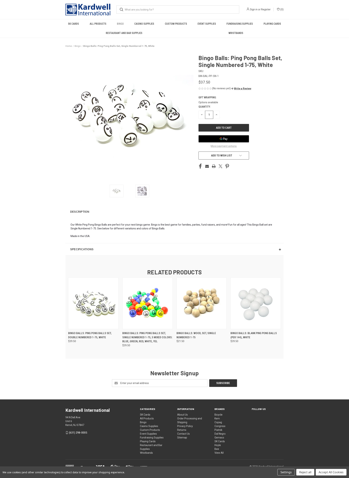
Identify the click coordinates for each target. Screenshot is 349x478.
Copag (218, 422)
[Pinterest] (227, 166)
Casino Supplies (144, 23)
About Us (182, 414)
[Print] (214, 166)
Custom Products (176, 23)
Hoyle (217, 445)
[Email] (207, 166)
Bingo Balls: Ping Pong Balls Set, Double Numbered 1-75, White (90, 335)
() (282, 9)
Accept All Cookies (331, 472)
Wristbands (235, 33)
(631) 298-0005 (78, 432)
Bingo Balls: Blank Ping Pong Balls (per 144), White (253, 335)
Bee (216, 449)
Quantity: (204, 106)
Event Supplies (207, 23)
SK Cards (73, 23)
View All (219, 452)
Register (266, 9)
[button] (241, 88)
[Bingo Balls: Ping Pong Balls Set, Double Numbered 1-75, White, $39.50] (93, 303)
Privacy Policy (185, 426)
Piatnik (218, 429)
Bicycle (218, 414)
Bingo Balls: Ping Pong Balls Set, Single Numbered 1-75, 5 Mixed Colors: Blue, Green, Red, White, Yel (147, 337)
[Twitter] (220, 166)
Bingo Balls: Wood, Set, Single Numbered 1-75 (196, 335)
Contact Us (183, 433)
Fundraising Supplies (239, 23)
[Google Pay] (223, 138)
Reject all (305, 472)
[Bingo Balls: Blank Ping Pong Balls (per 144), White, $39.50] (255, 303)
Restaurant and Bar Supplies (124, 33)
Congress (219, 426)
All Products (98, 23)
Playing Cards (272, 23)
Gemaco (219, 437)
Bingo (120, 23)
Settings (286, 472)
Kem (217, 418)
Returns (181, 429)
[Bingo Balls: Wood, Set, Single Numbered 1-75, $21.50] (201, 303)
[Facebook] (200, 166)
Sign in (254, 9)
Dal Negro (220, 433)
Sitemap (182, 437)
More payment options (224, 146)
